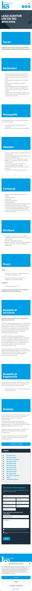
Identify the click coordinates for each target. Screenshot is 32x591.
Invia (6, 538)
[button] (30, 563)
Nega (16, 581)
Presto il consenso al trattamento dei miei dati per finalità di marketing (15, 533)
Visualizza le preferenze (16, 585)
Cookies (13, 589)
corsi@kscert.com (12, 332)
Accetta (16, 577)
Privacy (17, 589)
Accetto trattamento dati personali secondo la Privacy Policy (15, 530)
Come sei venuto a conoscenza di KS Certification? (13, 513)
